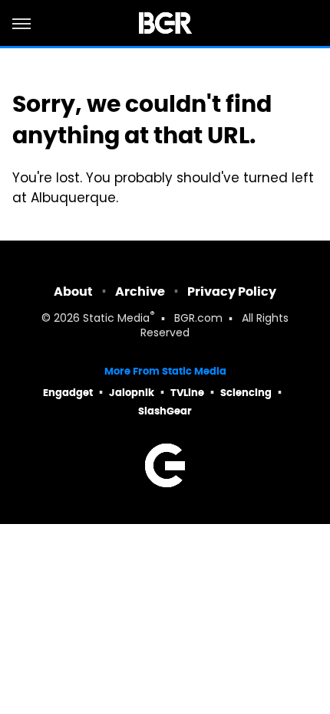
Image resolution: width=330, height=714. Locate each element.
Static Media (116, 319)
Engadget (68, 392)
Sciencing (246, 392)
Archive (140, 291)
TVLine (187, 392)
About (73, 291)
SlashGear (165, 411)
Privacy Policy (231, 291)
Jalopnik (131, 392)
